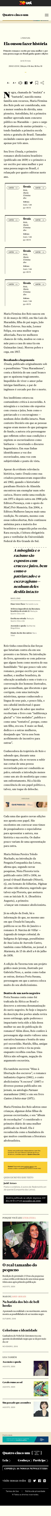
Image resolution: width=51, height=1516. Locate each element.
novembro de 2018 (31, 1201)
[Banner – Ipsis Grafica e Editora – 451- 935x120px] (25, 1439)
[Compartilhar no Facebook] (26, 83)
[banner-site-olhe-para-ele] (25, 805)
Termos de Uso (12, 1491)
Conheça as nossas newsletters (26, 1469)
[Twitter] (34, 1480)
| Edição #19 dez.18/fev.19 (30, 66)
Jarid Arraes (25, 61)
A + (14, 83)
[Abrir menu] (46, 15)
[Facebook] (39, 1480)
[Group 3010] (25, 1168)
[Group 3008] (25, 1153)
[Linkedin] (44, 1480)
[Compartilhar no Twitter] (31, 83)
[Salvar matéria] (36, 83)
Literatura (25, 38)
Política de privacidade (35, 1491)
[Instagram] (29, 1480)
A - (8, 83)
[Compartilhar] (42, 83)
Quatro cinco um (15, 15)
